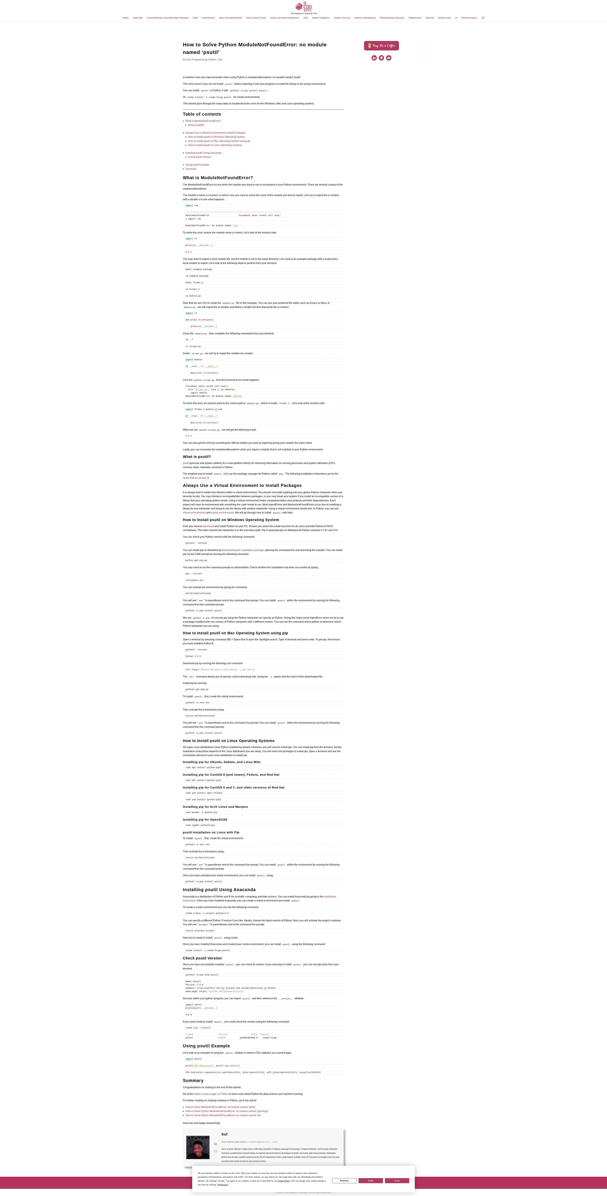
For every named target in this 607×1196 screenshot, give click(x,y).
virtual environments (194, 512)
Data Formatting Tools (230, 18)
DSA (306, 18)
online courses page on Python (211, 1094)
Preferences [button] (223, 1185)
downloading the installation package (243, 550)
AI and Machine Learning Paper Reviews (168, 18)
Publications (415, 18)
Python (212, 59)
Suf (188, 59)
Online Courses (342, 18)
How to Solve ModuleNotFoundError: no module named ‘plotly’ (220, 1107)
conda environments (222, 512)
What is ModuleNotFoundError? (203, 121)
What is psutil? (196, 125)
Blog (195, 18)
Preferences (344, 1181)
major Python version (195, 477)
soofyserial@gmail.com (258, 1142)
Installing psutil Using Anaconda (203, 152)
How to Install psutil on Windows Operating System (216, 137)
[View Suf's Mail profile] (215, 1151)
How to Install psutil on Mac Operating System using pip (219, 141)
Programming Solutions (392, 18)
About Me (138, 18)
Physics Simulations (365, 18)
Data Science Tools (256, 18)
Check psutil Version (199, 157)
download (208, 526)
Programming (199, 59)
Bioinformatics (469, 18)
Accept (397, 1181)
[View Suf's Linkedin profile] (215, 1144)
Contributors (208, 18)
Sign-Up (430, 18)
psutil (186, 463)
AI (456, 18)
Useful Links (444, 18)
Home (126, 18)
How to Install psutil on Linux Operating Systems (215, 145)
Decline (371, 1181)
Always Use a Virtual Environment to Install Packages (215, 132)
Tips (220, 59)
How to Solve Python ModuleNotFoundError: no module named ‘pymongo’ (227, 1111)
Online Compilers (321, 18)
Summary (190, 168)
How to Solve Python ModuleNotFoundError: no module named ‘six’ (223, 1115)
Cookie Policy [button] (284, 1181)
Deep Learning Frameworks (285, 18)
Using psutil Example (197, 164)
